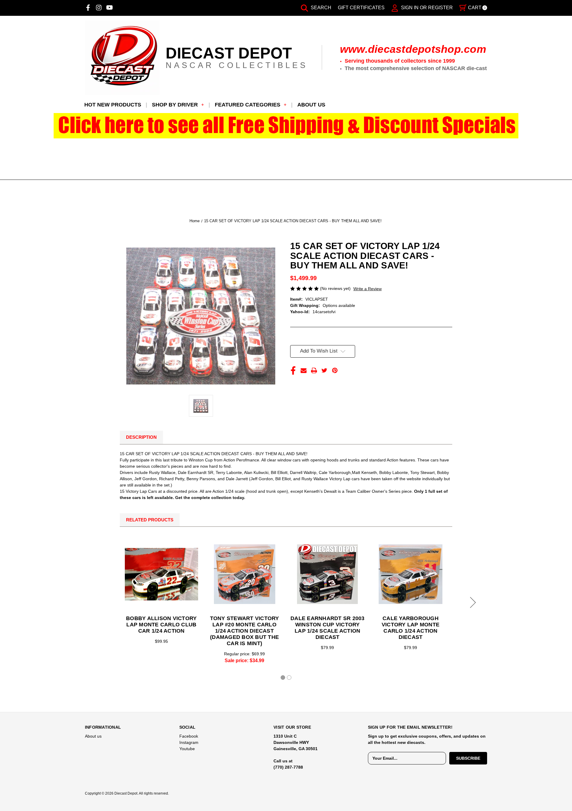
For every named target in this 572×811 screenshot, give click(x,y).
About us (311, 105)
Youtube (187, 748)
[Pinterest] (335, 370)
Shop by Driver (175, 105)
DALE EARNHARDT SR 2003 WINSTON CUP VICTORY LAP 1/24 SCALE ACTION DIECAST (327, 627)
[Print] (314, 370)
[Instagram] (99, 7)
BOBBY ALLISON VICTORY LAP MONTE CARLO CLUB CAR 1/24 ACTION (161, 624)
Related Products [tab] (149, 519)
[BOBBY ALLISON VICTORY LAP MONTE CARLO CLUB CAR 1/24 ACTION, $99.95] (161, 574)
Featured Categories (247, 105)
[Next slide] (472, 602)
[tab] (283, 677)
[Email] (304, 370)
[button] (286, 125)
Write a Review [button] (367, 288)
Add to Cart (244, 574)
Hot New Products (112, 105)
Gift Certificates (361, 7)
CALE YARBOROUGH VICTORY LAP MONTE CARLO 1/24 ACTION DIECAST (410, 627)
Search (320, 7)
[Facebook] (88, 7)
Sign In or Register (426, 7)
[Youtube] (109, 7)
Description (141, 437)
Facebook (188, 736)
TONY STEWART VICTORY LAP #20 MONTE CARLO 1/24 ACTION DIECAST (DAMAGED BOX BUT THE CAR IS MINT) (244, 630)
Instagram (188, 742)
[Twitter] (324, 370)
